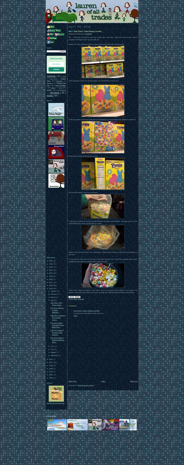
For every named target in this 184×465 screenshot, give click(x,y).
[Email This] (69, 297)
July (52, 349)
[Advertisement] (103, 364)
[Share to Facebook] (77, 297)
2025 (51, 375)
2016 (51, 279)
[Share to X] (74, 297)
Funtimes (59, 81)
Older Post (133, 381)
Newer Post (72, 381)
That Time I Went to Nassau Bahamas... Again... (57, 340)
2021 (51, 362)
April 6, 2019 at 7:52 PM (91, 311)
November (54, 355)
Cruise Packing (54, 78)
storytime (55, 92)
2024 (51, 372)
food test (81, 299)
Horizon (49, 83)
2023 (51, 369)
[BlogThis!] (72, 297)
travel (50, 95)
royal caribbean (61, 90)
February (54, 294)
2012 (51, 267)
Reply (76, 316)
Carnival (51, 76)
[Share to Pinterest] (79, 297)
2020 (51, 359)
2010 (51, 261)
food (75, 299)
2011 (51, 264)
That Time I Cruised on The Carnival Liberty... (58, 318)
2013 (51, 270)
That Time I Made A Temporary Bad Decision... (57, 333)
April (52, 300)
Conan (64, 76)
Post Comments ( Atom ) (86, 385)
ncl (60, 88)
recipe (49, 90)
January (54, 291)
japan (53, 88)
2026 (51, 378)
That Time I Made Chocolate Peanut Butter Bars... (57, 325)
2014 (51, 273)
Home (103, 381)
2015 (51, 276)
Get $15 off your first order (56, 403)
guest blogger (60, 85)
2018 (51, 285)
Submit (56, 69)
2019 (51, 288)
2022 (51, 365)
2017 (51, 282)
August (53, 352)
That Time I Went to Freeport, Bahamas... (57, 310)
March (53, 297)
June (53, 346)
